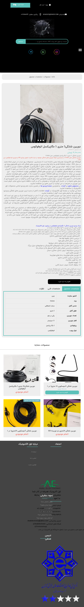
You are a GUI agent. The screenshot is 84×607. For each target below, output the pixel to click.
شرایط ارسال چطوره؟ (46, 505)
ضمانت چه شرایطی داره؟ (45, 515)
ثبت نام (42, 5)
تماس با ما (33, 458)
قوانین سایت (32, 465)
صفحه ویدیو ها (46, 186)
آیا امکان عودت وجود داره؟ (44, 518)
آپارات (63, 186)
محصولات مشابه (42, 345)
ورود (47, 5)
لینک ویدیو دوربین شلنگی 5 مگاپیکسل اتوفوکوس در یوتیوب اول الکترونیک (58, 226)
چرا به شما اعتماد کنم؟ (45, 512)
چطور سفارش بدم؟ (46, 502)
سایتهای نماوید (73, 186)
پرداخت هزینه (48, 508)
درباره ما (34, 452)
